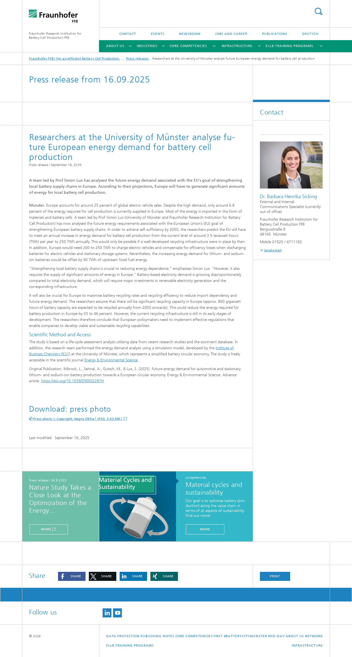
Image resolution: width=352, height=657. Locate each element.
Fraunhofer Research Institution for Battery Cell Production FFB (55, 36)
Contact (127, 34)
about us (115, 46)
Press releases (137, 58)
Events (157, 34)
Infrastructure (237, 46)
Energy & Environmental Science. (111, 360)
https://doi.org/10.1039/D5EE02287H (72, 381)
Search (318, 11)
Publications (275, 34)
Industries (147, 46)
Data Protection (123, 636)
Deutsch (310, 34)
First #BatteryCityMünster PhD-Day (249, 636)
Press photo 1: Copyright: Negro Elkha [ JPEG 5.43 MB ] (78, 419)
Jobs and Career (231, 34)
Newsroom (189, 34)
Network (314, 636)
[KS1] (65, 354)
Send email (273, 250)
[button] (72, 576)
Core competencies (188, 46)
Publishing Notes (157, 636)
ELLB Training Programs (289, 46)
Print (275, 576)
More (46, 529)
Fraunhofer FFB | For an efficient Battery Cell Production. (74, 58)
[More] (140, 507)
